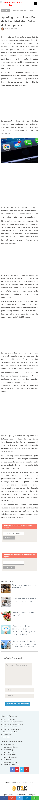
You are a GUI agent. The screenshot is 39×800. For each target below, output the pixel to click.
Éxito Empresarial (9, 719)
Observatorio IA (8, 745)
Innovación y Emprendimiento (13, 722)
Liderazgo (6, 737)
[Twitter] (22, 769)
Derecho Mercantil (12, 782)
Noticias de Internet (9, 755)
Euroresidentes (21, 795)
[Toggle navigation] (35, 4)
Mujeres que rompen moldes (13, 724)
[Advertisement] (19, 103)
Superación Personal (10, 762)
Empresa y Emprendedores (12, 729)
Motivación (7, 734)
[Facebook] (12, 769)
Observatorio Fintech (10, 732)
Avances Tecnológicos (10, 747)
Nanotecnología (8, 750)
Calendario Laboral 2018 (11, 765)
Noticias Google (8, 752)
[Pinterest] (17, 769)
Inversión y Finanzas (10, 727)
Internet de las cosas (10, 757)
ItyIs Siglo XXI (8, 795)
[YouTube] (26, 769)
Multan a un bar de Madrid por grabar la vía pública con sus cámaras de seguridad (24, 644)
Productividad (7, 760)
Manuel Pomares (11, 28)
